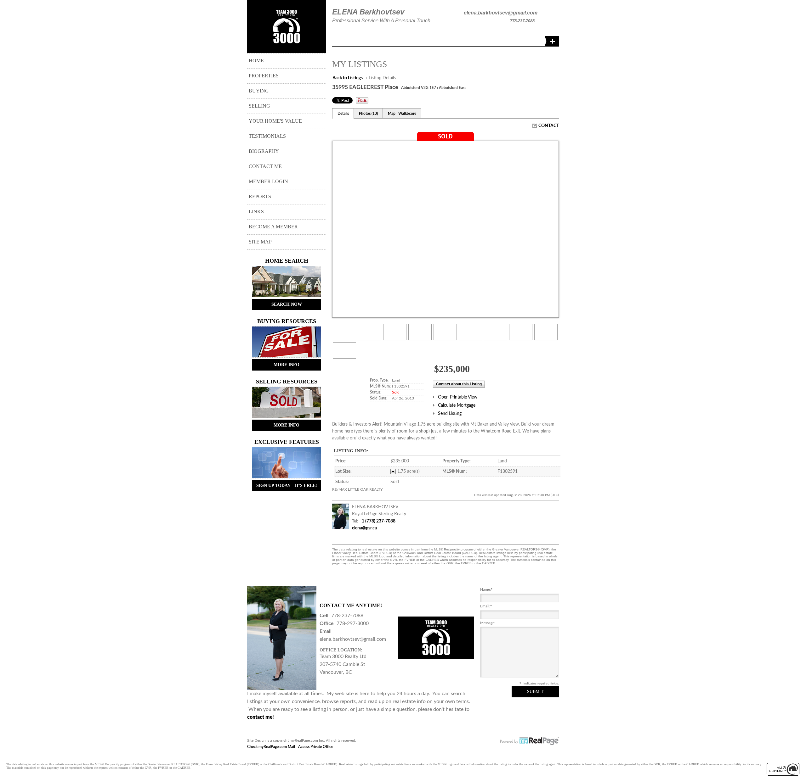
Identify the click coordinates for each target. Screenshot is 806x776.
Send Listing (450, 413)
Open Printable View (457, 397)
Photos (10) (368, 113)
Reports (260, 196)
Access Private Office (315, 747)
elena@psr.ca (364, 528)
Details (343, 113)
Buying (259, 90)
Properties (264, 75)
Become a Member (273, 226)
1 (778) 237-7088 (378, 521)
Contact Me (265, 166)
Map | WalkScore (402, 113)
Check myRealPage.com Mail (271, 747)
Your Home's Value (275, 121)
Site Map (260, 241)
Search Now (286, 304)
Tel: (355, 521)
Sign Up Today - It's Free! (286, 485)
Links (256, 211)
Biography (264, 151)
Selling (259, 106)
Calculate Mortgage (456, 405)
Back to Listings (347, 78)
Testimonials (267, 136)
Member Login (268, 181)
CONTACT (548, 126)
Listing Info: (351, 450)
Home (256, 60)
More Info (286, 364)
